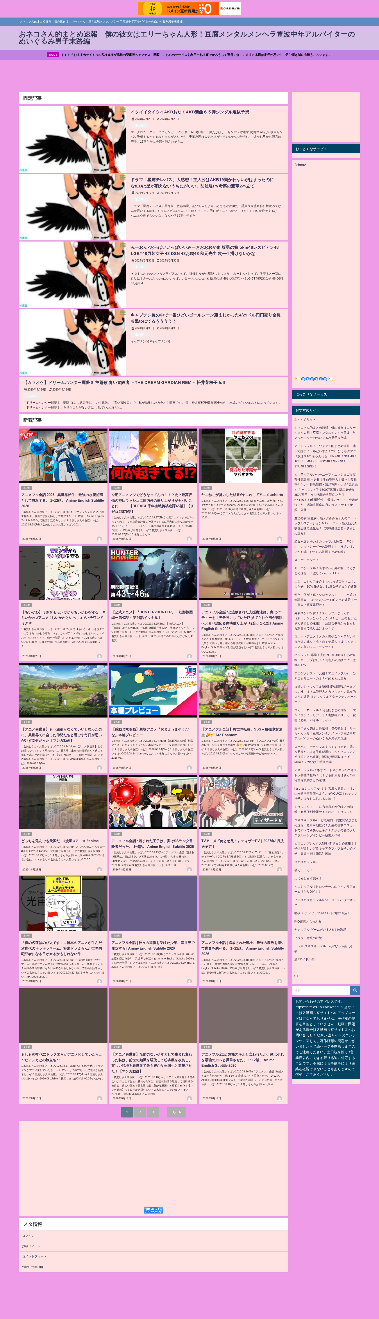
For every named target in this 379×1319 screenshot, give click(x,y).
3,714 (176, 1112)
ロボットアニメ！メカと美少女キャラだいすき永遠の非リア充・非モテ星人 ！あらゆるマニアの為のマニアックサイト (325, 641)
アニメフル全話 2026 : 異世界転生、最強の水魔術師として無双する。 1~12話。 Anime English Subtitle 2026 (62, 500)
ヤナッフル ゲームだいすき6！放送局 (320, 929)
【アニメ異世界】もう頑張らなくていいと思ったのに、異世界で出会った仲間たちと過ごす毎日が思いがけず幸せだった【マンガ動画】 (61, 734)
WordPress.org (32, 1266)
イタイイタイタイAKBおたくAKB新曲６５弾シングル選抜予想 (190, 112)
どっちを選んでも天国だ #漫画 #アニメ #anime (60, 841)
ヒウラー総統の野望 (308, 937)
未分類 (139, 125)
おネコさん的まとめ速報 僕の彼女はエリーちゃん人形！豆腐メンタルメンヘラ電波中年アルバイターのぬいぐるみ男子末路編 (325, 432)
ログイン (28, 1235)
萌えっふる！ (303, 870)
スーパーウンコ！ (306, 559)
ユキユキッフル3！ (307, 861)
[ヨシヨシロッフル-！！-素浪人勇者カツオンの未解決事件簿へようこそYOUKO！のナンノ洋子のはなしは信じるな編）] (326, 793)
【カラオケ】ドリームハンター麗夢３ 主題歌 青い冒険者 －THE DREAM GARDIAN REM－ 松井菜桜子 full (124, 382)
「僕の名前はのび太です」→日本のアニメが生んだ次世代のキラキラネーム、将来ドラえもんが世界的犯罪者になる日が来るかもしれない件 (61, 948)
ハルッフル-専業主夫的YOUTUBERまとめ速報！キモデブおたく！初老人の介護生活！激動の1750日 (325, 660)
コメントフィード (34, 1256)
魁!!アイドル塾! (304, 959)
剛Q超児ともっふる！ (309, 921)
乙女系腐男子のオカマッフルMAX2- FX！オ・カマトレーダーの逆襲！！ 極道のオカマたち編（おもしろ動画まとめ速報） (325, 546)
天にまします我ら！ (308, 878)
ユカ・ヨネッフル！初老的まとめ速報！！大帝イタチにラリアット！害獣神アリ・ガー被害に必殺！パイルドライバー (325, 715)
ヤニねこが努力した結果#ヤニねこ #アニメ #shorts (242, 494)
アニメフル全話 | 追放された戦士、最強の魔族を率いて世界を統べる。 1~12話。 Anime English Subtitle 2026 (243, 948)
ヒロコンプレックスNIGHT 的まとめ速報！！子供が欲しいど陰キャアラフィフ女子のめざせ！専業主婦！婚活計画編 (325, 848)
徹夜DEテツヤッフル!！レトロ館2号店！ (322, 913)
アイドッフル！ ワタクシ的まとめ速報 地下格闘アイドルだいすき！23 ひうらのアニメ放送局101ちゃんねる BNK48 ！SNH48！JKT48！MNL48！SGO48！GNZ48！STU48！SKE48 (325, 456)
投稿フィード (31, 1246)
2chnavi (300, 165)
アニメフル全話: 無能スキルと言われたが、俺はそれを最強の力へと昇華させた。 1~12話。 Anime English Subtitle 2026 (242, 1059)
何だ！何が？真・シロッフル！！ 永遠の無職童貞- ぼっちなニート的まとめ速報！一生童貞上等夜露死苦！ (325, 599)
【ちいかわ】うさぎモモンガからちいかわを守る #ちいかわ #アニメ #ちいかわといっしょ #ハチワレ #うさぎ (63, 617)
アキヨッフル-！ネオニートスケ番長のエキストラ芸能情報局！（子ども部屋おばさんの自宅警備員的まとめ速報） (325, 775)
